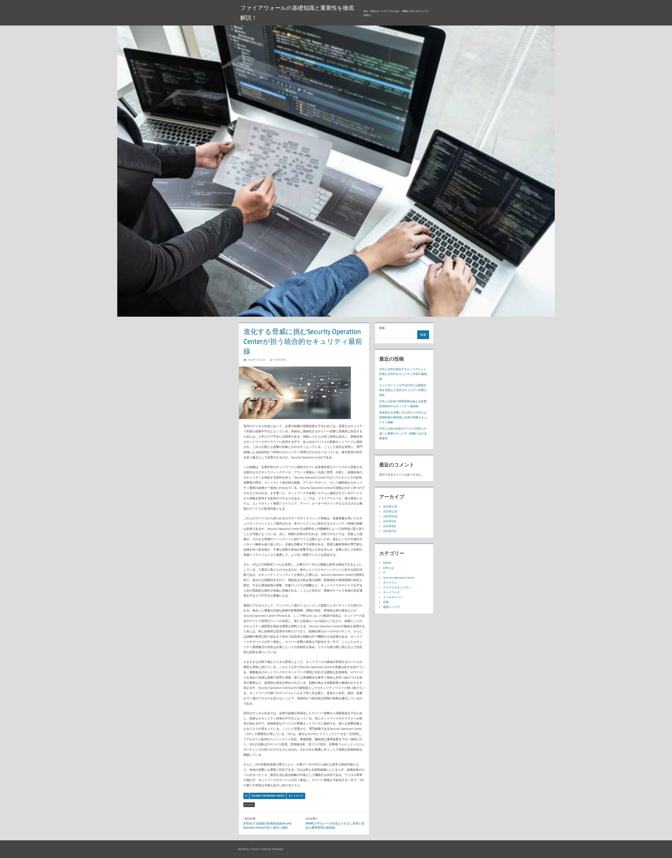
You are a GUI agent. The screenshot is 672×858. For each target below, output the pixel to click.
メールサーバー (393, 597)
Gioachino (280, 359)
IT (246, 795)
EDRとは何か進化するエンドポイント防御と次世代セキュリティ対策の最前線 (403, 374)
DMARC (387, 563)
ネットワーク (295, 795)
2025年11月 (390, 511)
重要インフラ (391, 607)
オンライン (390, 582)
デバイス (249, 804)
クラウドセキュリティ (397, 587)
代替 (386, 602)
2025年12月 (390, 506)
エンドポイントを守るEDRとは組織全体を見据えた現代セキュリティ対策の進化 (403, 390)
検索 (382, 328)
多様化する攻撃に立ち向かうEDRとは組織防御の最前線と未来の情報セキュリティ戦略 (403, 417)
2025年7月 (389, 531)
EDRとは (388, 567)
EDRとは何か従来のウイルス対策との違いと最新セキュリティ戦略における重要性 (403, 433)
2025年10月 (390, 516)
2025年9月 (389, 521)
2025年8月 (389, 526)
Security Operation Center (267, 795)
